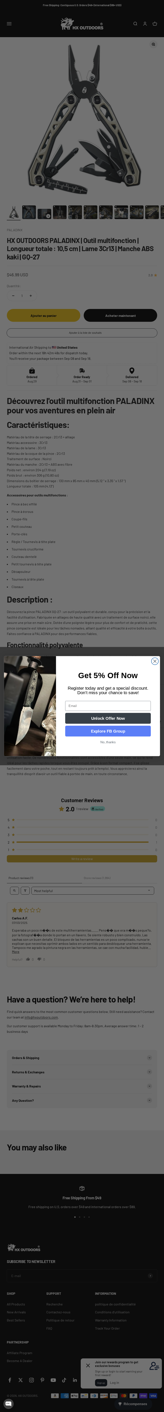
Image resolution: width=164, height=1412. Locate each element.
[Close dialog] (154, 661)
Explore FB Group (108, 731)
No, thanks (108, 742)
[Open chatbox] (8, 1404)
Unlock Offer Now (108, 718)
